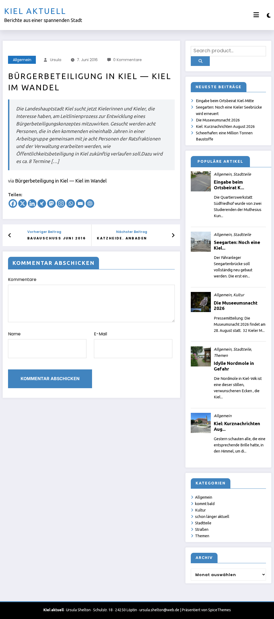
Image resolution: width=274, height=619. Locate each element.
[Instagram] (61, 203)
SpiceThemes (219, 610)
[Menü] (256, 15)
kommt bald (205, 504)
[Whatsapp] (70, 203)
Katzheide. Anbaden (122, 238)
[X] (22, 203)
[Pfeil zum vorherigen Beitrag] (10, 235)
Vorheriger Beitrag (44, 232)
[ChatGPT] (90, 203)
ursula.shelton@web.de (159, 610)
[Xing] (41, 203)
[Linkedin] (32, 203)
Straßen (201, 529)
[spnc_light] (269, 15)
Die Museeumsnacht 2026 (218, 120)
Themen (202, 536)
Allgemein (22, 59)
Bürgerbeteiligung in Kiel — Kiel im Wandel (61, 180)
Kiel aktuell (35, 11)
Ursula (55, 59)
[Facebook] (13, 203)
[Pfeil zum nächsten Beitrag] (173, 235)
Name (14, 334)
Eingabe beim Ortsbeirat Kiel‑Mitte (225, 101)
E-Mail (100, 334)
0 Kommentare (127, 59)
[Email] (80, 203)
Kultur (200, 510)
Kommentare (22, 279)
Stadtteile (203, 523)
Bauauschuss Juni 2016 (56, 238)
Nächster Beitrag (131, 232)
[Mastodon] (51, 203)
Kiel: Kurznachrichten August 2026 (225, 126)
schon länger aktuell (212, 516)
